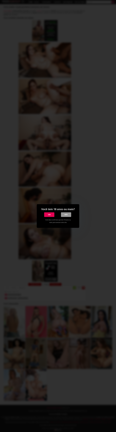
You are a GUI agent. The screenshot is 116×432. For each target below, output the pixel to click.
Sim (49, 215)
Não (66, 215)
